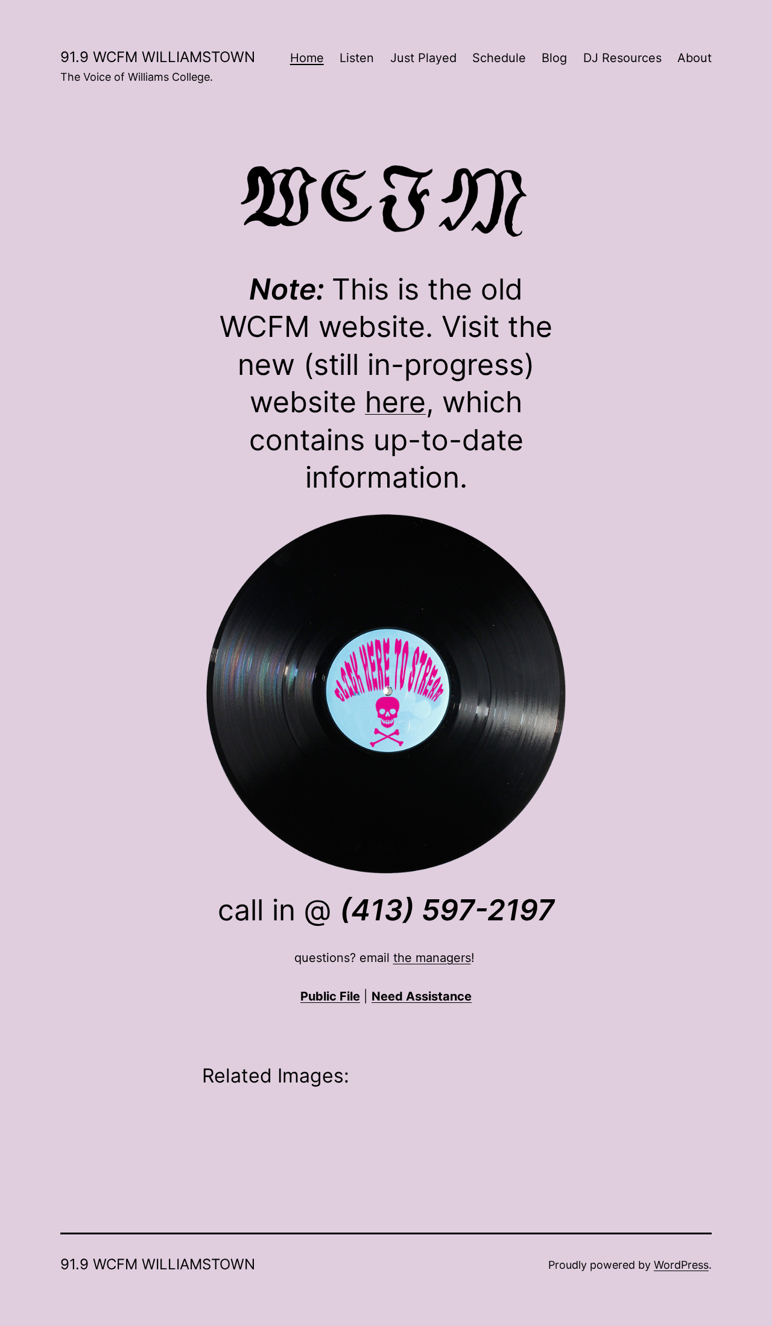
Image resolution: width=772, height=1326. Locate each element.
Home (307, 58)
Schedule (499, 58)
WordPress (681, 1264)
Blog (554, 58)
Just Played (423, 58)
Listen (357, 58)
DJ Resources (622, 58)
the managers (432, 958)
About (694, 58)
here (395, 401)
